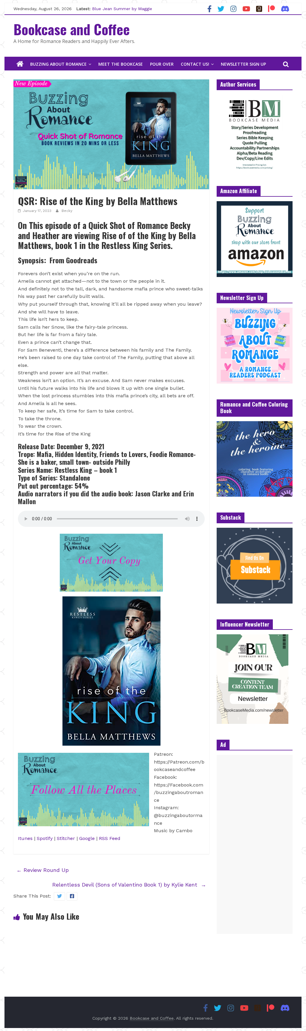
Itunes (25, 838)
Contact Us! (195, 64)
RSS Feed (109, 838)
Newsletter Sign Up (243, 64)
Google (87, 838)
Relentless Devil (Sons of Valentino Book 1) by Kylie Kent (129, 884)
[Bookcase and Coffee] (20, 64)
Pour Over (162, 64)
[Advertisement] (255, 844)
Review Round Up (42, 870)
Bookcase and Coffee (71, 29)
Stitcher (66, 838)
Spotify (45, 838)
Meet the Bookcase (120, 64)
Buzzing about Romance (58, 64)
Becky (67, 211)
